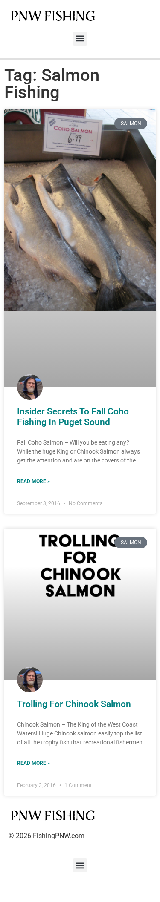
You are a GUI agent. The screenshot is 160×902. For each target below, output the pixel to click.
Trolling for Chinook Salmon (74, 704)
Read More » (33, 481)
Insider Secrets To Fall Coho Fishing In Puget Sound (73, 416)
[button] (80, 39)
